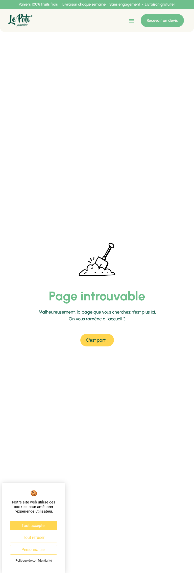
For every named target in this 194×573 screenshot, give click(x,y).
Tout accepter (33, 525)
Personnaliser (33, 549)
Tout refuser (33, 537)
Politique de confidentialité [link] (33, 560)
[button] (131, 20)
